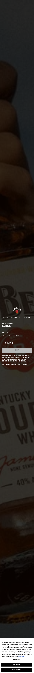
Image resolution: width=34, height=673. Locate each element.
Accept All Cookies (16, 669)
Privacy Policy (12, 361)
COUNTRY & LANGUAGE (7, 323)
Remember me (9, 343)
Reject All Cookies (16, 664)
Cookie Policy (22, 361)
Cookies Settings (16, 659)
